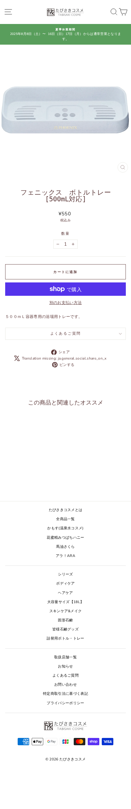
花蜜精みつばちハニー (65, 537)
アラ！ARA (65, 555)
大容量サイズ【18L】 (65, 601)
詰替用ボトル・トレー (65, 638)
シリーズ (65, 574)
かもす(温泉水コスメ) (65, 528)
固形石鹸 (65, 620)
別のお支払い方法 (65, 303)
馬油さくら (65, 546)
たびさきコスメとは (66, 509)
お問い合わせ (65, 684)
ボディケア (65, 583)
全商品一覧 (65, 519)
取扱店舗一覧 (65, 657)
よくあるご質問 (65, 333)
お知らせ (65, 666)
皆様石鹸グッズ (65, 629)
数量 (65, 233)
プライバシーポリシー (65, 703)
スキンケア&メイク (65, 611)
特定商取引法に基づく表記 (65, 693)
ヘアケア (65, 592)
